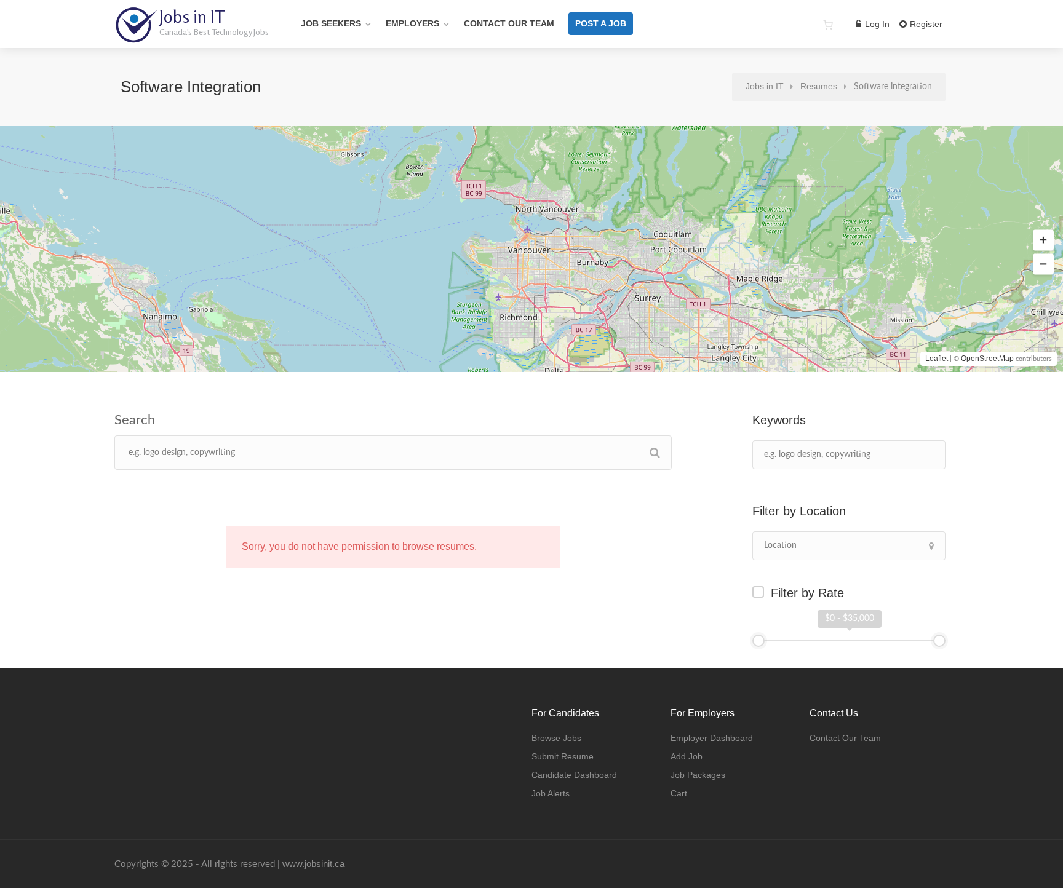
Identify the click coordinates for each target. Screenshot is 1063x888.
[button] (1043, 240)
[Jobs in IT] (135, 36)
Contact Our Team (509, 23)
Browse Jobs (556, 738)
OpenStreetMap (987, 358)
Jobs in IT (192, 16)
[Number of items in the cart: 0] (828, 24)
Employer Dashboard (712, 738)
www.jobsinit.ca (313, 863)
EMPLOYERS (412, 23)
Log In (876, 24)
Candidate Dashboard (574, 775)
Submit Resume (563, 756)
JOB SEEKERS (331, 23)
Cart (679, 793)
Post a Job (600, 23)
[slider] (758, 641)
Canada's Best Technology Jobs (214, 31)
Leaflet (936, 358)
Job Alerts (551, 793)
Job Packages (698, 775)
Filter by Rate (807, 593)
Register (924, 24)
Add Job (687, 756)
